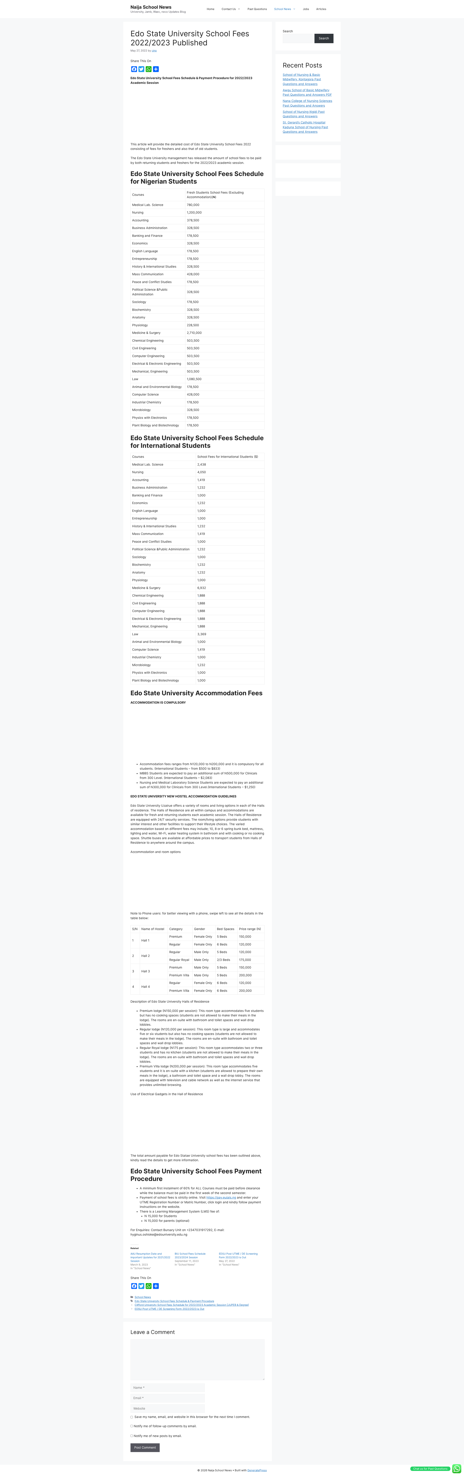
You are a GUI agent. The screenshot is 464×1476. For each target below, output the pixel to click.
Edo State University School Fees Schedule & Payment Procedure (174, 1301)
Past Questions (257, 9)
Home (210, 9)
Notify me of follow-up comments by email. (165, 1426)
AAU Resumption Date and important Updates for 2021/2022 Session (150, 1257)
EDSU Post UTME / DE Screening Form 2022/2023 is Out (169, 1308)
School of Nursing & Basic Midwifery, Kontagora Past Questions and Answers (302, 79)
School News (282, 9)
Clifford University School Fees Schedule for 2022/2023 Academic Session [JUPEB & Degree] (192, 1304)
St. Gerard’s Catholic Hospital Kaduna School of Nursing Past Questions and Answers (305, 127)
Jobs (306, 9)
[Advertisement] (197, 115)
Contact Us (229, 9)
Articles (321, 9)
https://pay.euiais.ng (221, 1197)
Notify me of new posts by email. (158, 1436)
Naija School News (150, 7)
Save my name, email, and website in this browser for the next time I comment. (192, 1417)
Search (288, 31)
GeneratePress (257, 1470)
